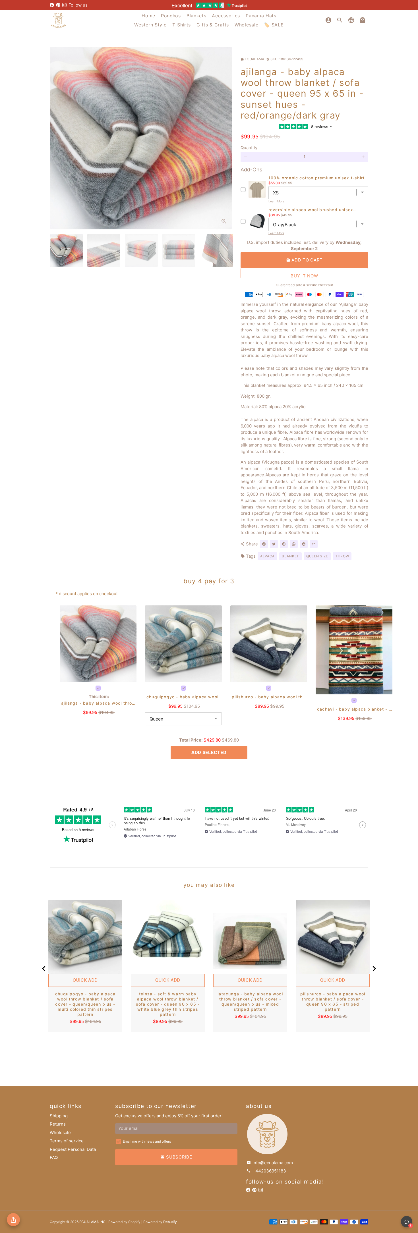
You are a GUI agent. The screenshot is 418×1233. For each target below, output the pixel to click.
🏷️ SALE (274, 25)
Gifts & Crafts (212, 25)
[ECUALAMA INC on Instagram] (64, 5)
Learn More (276, 201)
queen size (317, 556)
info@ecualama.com (270, 1162)
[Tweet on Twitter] (274, 544)
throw (342, 556)
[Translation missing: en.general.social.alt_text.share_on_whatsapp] (294, 544)
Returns (58, 1124)
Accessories (226, 15)
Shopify (134, 1222)
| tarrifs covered (209, 5)
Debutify (170, 1222)
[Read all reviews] (304, 127)
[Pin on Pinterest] (284, 544)
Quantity (249, 147)
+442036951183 (266, 1171)
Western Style (150, 25)
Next (225, 138)
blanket (290, 556)
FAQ (54, 1157)
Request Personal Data (73, 1149)
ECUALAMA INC (92, 1222)
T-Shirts (181, 25)
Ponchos (171, 15)
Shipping (59, 1115)
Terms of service (67, 1140)
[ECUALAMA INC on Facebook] (52, 5)
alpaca (267, 556)
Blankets (196, 15)
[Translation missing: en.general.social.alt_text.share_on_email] (314, 544)
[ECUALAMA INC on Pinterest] (58, 5)
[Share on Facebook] (264, 544)
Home (148, 15)
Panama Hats (261, 15)
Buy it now (304, 275)
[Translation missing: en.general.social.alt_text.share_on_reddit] (304, 544)
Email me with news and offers (147, 1141)
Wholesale (246, 25)
